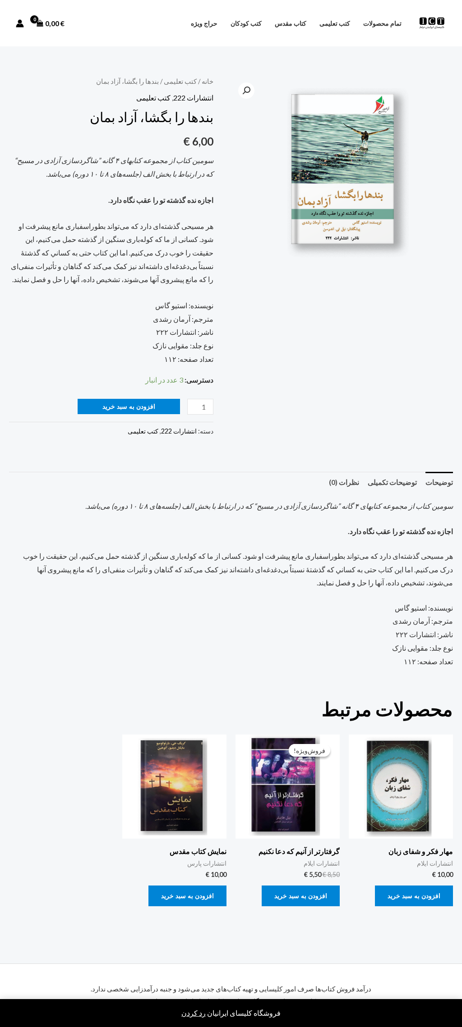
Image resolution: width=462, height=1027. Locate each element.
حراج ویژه (204, 23)
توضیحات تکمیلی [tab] (392, 482)
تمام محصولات (382, 23)
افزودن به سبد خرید (128, 406)
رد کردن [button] (193, 1013)
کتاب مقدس (290, 23)
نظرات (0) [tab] (344, 482)
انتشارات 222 (193, 97)
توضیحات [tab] (439, 482)
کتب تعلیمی (334, 23)
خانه (207, 81)
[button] (246, 90)
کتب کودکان (246, 23)
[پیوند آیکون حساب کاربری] (20, 23)
